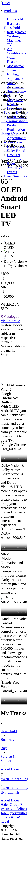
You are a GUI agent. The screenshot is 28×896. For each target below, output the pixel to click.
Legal (5, 821)
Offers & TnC (11, 817)
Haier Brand (16, 151)
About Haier (10, 769)
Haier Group (10, 804)
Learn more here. (13, 121)
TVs (14, 133)
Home (6, 133)
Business (13, 23)
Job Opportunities (14, 813)
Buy (4, 748)
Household (15, 19)
